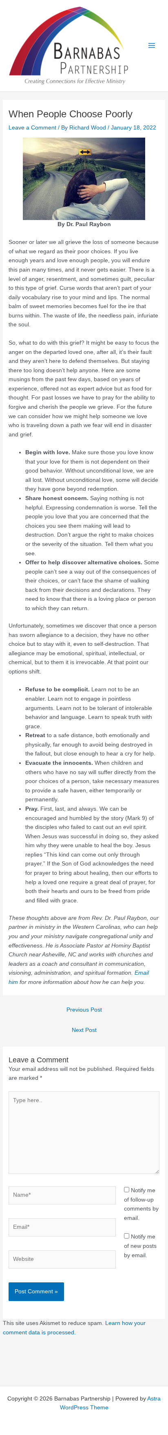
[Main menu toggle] (152, 46)
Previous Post (84, 1010)
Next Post (84, 1030)
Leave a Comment (32, 128)
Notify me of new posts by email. (140, 1246)
